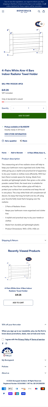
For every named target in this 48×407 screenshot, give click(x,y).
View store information (15, 134)
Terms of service (38, 339)
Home (4, 153)
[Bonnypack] (24, 11)
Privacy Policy (23, 339)
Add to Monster (17, 153)
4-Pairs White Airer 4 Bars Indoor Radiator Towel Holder (18, 289)
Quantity (5, 108)
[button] (7, 352)
